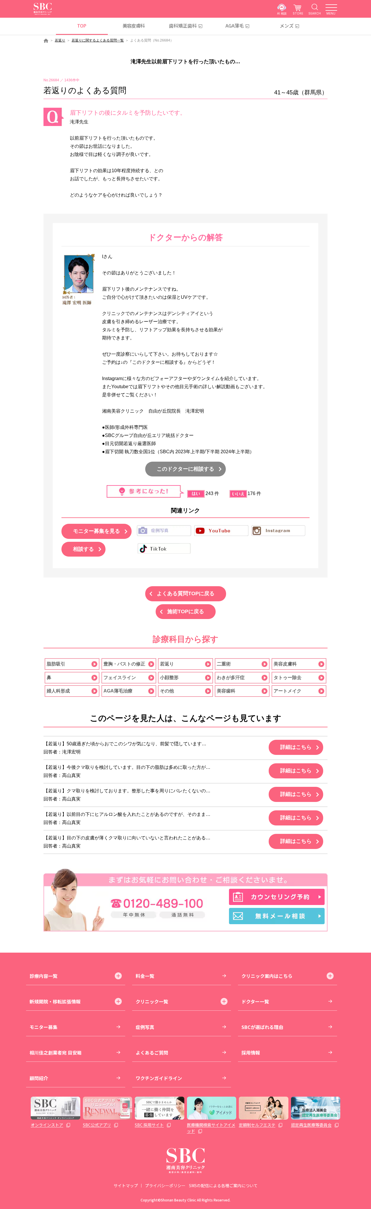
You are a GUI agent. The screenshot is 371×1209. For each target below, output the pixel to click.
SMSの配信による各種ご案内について (223, 1185)
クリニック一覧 (152, 1001)
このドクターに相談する (185, 469)
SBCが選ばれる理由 (262, 1026)
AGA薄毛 (234, 25)
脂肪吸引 (56, 663)
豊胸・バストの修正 (124, 663)
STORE (298, 13)
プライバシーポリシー (165, 1185)
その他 (167, 690)
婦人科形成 (58, 690)
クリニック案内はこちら (266, 975)
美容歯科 (226, 690)
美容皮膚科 (134, 25)
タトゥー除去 (287, 677)
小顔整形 (169, 677)
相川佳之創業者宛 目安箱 (56, 1052)
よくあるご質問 (152, 1052)
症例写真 (145, 1026)
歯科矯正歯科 (183, 25)
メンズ (287, 25)
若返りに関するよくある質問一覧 (98, 40)
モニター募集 (43, 1026)
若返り (60, 40)
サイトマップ (126, 1185)
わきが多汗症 (231, 677)
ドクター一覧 (255, 1001)
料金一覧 (145, 975)
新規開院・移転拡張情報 (55, 1001)
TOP (81, 25)
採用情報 (250, 1052)
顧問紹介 (39, 1078)
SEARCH (314, 13)
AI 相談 (282, 13)
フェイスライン (119, 677)
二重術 (224, 663)
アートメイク (287, 690)
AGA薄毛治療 (117, 690)
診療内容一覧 (43, 975)
